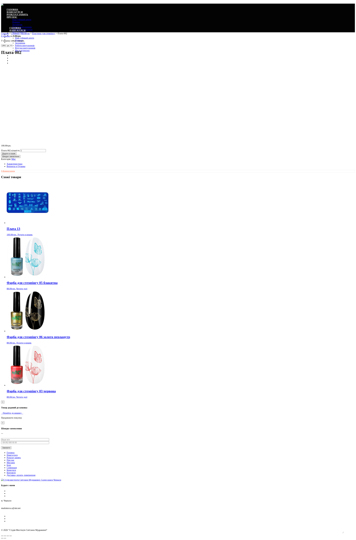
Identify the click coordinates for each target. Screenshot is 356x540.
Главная (5, 33)
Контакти (11, 472)
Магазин (11, 462)
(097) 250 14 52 (8, 511)
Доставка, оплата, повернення (21, 475)
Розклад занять (17, 14)
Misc (13, 159)
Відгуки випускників (25, 48)
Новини (16, 22)
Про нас (12, 17)
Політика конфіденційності (333, 533)
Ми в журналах (22, 50)
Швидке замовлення (10, 156)
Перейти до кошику (12, 413)
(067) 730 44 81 (23, 511)
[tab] (181, 164)
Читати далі (21, 288)
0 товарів (5, 36)
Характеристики (14, 164)
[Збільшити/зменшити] (10, 535)
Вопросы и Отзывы (16, 166)
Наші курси (15, 12)
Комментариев (8, 171)
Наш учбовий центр (21, 19)
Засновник (17, 24)
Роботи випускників (22, 27)
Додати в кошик (8, 154)
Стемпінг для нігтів (20, 33)
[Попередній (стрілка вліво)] (2, 538)
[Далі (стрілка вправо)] (5, 538)
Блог (12, 55)
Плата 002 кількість (10, 150)
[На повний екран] (8, 535)
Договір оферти (349, 533)
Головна (12, 9)
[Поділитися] (5, 535)
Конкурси (11, 470)
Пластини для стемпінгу (43, 33)
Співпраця (12, 467)
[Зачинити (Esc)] (2, 535)
